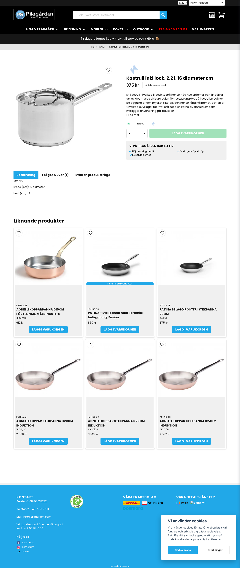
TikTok (25, 551)
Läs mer (133, 115)
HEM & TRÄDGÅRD (40, 29)
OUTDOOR (141, 29)
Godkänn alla (183, 550)
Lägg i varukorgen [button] (120, 329)
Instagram (28, 547)
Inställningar (215, 550)
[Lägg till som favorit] (202, 15)
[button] (108, 70)
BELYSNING (72, 29)
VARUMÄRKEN (203, 29)
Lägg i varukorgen (48, 329)
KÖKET (118, 29)
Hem (92, 46)
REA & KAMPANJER (173, 29)
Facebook (28, 542)
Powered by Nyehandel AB (120, 566)
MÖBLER (97, 29)
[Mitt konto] (212, 15)
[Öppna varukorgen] (221, 15)
